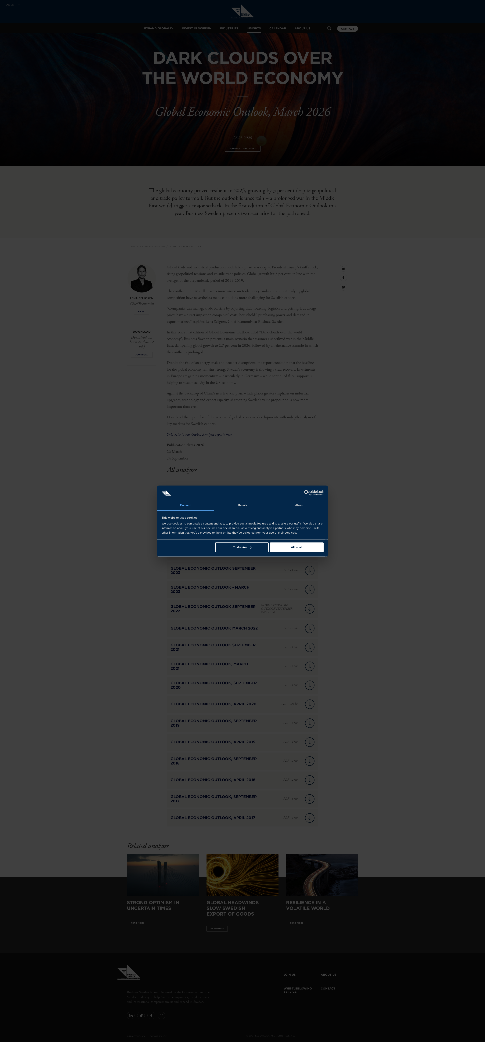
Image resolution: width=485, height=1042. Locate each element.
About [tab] (299, 505)
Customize (240, 547)
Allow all (296, 547)
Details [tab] (242, 505)
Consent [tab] (185, 505)
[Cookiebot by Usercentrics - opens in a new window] (307, 493)
